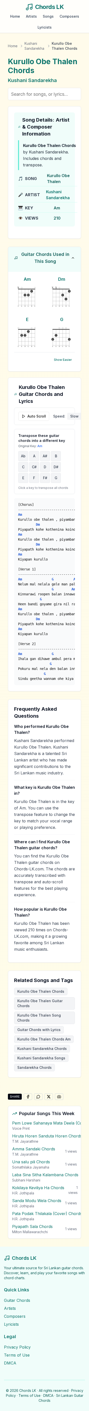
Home (15, 16)
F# (45, 478)
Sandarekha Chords (34, 1067)
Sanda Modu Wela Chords (36, 1200)
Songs (48, 16)
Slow (74, 416)
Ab (23, 456)
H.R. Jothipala (23, 1193)
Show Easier (63, 360)
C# (34, 467)
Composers (69, 16)
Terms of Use (17, 1355)
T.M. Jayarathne (25, 1141)
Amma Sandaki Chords (33, 1148)
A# (45, 456)
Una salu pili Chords (31, 1161)
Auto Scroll (36, 416)
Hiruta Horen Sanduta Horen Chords (47, 1135)
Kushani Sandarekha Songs (41, 1058)
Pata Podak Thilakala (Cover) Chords (47, 1213)
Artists (31, 16)
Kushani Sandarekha (34, 45)
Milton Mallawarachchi (30, 1232)
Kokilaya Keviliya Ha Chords (38, 1187)
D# (56, 467)
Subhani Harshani (26, 1180)
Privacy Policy (17, 1347)
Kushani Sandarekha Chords (42, 1048)
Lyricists (45, 27)
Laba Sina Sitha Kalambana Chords (45, 1174)
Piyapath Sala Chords (32, 1226)
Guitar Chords (17, 1300)
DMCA (10, 1363)
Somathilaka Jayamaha (30, 1167)
